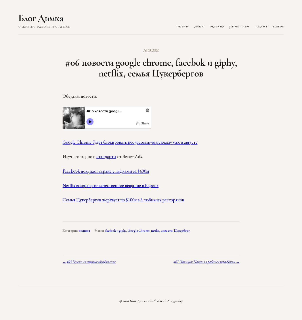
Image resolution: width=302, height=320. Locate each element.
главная (182, 26)
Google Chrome (138, 230)
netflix (155, 230)
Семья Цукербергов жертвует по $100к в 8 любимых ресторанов (123, 200)
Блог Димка (40, 18)
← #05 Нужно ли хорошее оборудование (89, 261)
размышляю (239, 26)
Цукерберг (182, 230)
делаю (199, 26)
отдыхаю (217, 26)
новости (166, 230)
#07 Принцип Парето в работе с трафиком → (206, 261)
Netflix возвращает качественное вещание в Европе (111, 185)
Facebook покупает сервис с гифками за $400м (106, 171)
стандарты (106, 156)
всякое (278, 26)
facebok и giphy (115, 230)
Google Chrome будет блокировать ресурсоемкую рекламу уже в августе (130, 142)
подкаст (260, 26)
